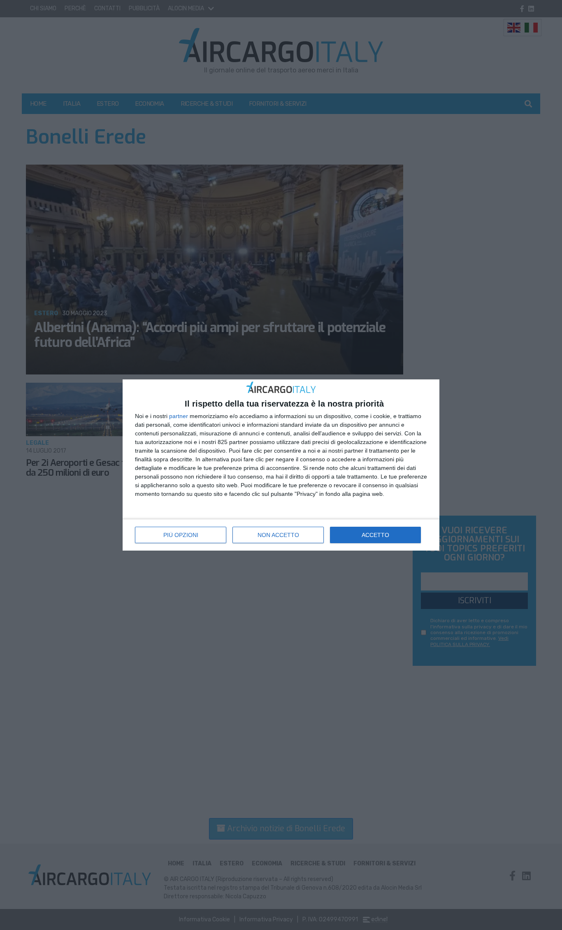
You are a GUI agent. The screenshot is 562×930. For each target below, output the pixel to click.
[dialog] (281, 465)
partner (178, 416)
